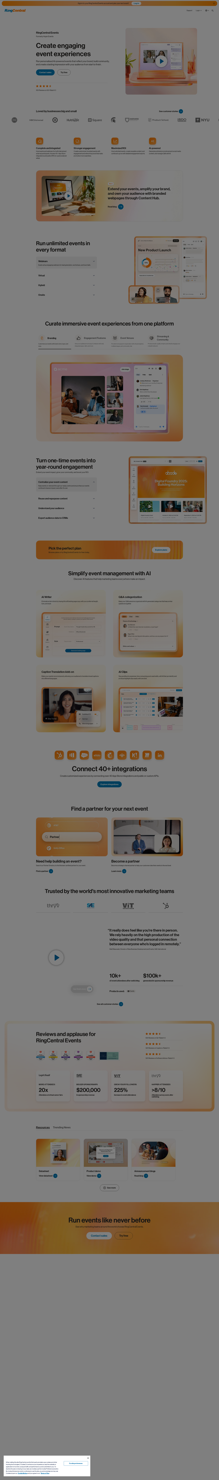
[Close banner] (88, 1458)
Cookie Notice (22, 1473)
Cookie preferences (76, 1463)
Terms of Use (45, 1473)
